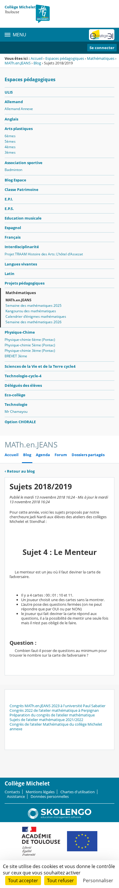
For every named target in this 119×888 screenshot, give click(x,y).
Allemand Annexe (19, 108)
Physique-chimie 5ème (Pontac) (30, 345)
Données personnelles (50, 796)
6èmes (10, 135)
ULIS (9, 92)
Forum (61, 454)
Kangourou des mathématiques (30, 311)
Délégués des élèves (23, 385)
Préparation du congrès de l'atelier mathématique (52, 715)
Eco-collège (15, 394)
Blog (37, 63)
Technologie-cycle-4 (23, 375)
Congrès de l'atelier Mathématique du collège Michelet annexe (56, 726)
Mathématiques (100, 58)
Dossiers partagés (88, 454)
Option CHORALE (20, 421)
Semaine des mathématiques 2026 (33, 321)
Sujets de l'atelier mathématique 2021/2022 (46, 719)
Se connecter (102, 47)
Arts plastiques (19, 128)
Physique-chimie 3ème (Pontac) (30, 350)
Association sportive (23, 162)
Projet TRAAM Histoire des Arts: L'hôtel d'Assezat (44, 254)
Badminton (13, 169)
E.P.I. (9, 199)
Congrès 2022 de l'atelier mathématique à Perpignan (54, 710)
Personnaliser (98, 880)
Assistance (16, 796)
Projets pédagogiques (24, 283)
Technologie (16, 404)
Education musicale (23, 218)
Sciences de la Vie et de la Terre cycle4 (40, 366)
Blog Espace (15, 180)
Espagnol (13, 227)
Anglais (11, 119)
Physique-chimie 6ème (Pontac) (30, 339)
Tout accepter (23, 880)
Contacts (12, 791)
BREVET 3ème (16, 356)
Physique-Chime (20, 332)
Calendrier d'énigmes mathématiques (35, 316)
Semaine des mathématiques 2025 (33, 305)
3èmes (10, 152)
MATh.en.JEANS (18, 63)
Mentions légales (40, 791)
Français (13, 237)
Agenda (43, 454)
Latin (9, 273)
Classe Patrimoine (21, 189)
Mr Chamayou (16, 411)
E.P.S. (9, 208)
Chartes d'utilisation (77, 791)
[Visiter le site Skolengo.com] (59, 817)
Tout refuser (60, 880)
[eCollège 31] (101, 35)
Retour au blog (20, 471)
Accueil (36, 58)
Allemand (14, 101)
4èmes (10, 146)
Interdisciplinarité (22, 246)
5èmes (10, 141)
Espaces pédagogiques (64, 58)
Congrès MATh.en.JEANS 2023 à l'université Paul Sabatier (57, 705)
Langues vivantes (21, 264)
